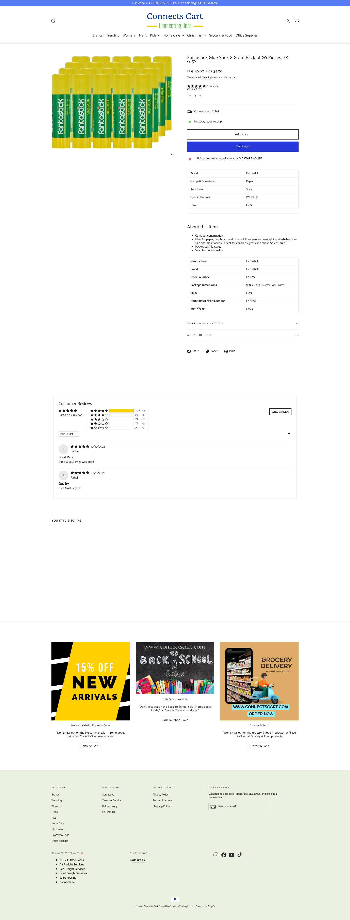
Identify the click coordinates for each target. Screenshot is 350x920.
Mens (143, 35)
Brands (97, 35)
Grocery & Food (220, 35)
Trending (112, 35)
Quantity (194, 89)
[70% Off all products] (175, 668)
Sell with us (108, 812)
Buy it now (243, 146)
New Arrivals (90, 746)
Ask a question (199, 335)
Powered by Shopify (205, 906)
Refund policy (109, 806)
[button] (196, 86)
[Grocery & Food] (259, 681)
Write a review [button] (280, 411)
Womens (129, 35)
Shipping (207, 77)
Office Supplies (247, 35)
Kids (153, 35)
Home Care (172, 35)
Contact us (108, 794)
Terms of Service (111, 800)
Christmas (195, 35)
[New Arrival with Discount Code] (90, 681)
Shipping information (205, 323)
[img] (80, 446)
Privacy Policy (160, 794)
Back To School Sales (175, 720)
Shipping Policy (161, 806)
